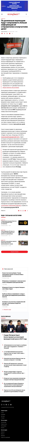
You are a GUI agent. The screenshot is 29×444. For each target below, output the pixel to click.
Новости (3, 18)
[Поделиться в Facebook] (2, 33)
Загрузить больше (14, 251)
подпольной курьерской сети (10, 137)
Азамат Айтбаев (4, 31)
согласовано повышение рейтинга (11, 205)
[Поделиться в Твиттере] (4, 33)
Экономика (3, 425)
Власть (2, 433)
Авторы (3, 416)
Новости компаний (5, 437)
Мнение (3, 435)
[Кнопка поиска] (26, 14)
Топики (2, 418)
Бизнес (2, 427)
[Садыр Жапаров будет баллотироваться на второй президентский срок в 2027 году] (14, 326)
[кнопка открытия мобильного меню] (2, 14)
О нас (2, 412)
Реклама (3, 414)
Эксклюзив (3, 422)
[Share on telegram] (9, 33)
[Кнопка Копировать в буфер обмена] (12, 33)
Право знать (4, 424)
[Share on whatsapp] (7, 33)
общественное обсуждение (11, 87)
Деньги (3, 431)
